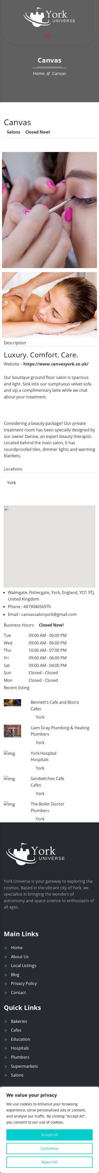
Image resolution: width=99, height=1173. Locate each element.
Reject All (49, 1162)
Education (20, 1039)
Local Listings (23, 965)
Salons (17, 1075)
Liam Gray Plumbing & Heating (60, 728)
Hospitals (20, 1048)
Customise (49, 1148)
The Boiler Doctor (47, 804)
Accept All (49, 1134)
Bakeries (19, 1021)
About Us (20, 956)
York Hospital (43, 753)
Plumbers (20, 1057)
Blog (15, 974)
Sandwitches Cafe (47, 778)
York (11, 482)
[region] (49, 1130)
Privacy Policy (24, 983)
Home (39, 73)
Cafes (16, 1030)
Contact (18, 992)
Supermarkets (24, 1066)
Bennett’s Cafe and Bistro (55, 702)
